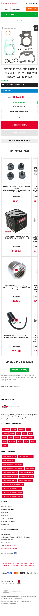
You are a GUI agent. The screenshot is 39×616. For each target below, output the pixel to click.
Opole (18, 433)
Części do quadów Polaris (26, 476)
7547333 (11, 563)
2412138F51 (33, 563)
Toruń (28, 429)
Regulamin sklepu (6, 506)
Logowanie (5, 9)
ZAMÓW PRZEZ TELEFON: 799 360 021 (19, 111)
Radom (33, 441)
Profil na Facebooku (7, 553)
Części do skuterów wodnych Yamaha (12, 496)
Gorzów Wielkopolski (27, 437)
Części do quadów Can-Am (9, 456)
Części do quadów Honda (26, 472)
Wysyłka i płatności (7, 518)
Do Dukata (17, 601)
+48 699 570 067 (32, 4)
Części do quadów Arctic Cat (10, 472)
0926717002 (32, 565)
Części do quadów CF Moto (26, 456)
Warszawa (21, 429)
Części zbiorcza (30, 468)
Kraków (26, 441)
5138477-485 (19, 563)
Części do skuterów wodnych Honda (12, 488)
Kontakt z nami (16, 9)
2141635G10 (7, 565)
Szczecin (5, 433)
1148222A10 (24, 565)
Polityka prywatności (7, 509)
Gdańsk (5, 441)
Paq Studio (13, 603)
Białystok (20, 441)
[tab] (19, 362)
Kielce (10, 437)
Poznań (12, 433)
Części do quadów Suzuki (9, 480)
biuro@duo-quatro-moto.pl (9, 548)
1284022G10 (15, 565)
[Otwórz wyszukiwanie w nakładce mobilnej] (19, 28)
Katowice (17, 437)
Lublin (4, 437)
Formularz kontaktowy (8, 521)
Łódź (30, 433)
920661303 (5, 563)
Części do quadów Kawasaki (10, 476)
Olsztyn (25, 433)
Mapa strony (5, 524)
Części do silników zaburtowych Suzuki (12, 464)
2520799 (26, 563)
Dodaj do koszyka (20, 125)
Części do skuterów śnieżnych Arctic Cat (13, 484)
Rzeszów (5, 445)
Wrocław (14, 429)
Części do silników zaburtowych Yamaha (13, 468)
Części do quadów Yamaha (25, 480)
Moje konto (4, 515)
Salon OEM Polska (26, 601)
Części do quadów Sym (8, 460)
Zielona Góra (6, 429)
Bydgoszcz (12, 441)
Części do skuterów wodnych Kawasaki (12, 492)
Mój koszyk (4, 512)
